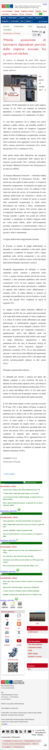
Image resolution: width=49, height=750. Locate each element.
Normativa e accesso (35, 656)
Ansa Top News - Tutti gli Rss (8, 511)
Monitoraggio (18, 747)
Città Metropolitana (35, 644)
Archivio (30, 17)
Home (4, 17)
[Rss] (21, 732)
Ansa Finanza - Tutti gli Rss (8, 571)
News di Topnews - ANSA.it (8, 486)
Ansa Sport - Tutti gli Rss (7, 600)
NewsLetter (15, 21)
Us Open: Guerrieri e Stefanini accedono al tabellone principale (21, 591)
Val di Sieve (6, 14)
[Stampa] (43, 31)
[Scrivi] (29, 732)
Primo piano (12, 17)
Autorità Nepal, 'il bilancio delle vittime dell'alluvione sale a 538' (21, 490)
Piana (45, 11)
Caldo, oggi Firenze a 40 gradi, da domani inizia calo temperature (22, 521)
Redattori (5, 21)
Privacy (35, 744)
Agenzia (22, 17)
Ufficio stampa (33, 653)
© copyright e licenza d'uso (12, 741)
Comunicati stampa (35, 647)
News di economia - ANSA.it (8, 547)
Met (29, 669)
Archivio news (33, 632)
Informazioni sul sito (32, 741)
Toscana (14, 482)
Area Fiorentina (7, 11)
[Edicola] (16, 732)
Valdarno (14, 14)
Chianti (16, 11)
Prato (21, 14)
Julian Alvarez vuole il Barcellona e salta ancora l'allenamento (21, 587)
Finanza (18, 482)
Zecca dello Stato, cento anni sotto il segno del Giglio (18, 556)
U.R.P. (30, 650)
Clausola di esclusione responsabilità (16, 744)
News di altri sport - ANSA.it (8, 578)
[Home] (3, 732)
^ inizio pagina (9, 473)
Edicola (28, 21)
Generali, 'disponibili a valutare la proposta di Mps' (18, 530)
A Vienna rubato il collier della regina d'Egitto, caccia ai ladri (21, 493)
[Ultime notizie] (12, 732)
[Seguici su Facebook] (25, 732)
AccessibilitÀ (7, 747)
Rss (22, 21)
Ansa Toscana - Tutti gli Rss (8, 540)
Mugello (38, 11)
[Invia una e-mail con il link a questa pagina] (40, 31)
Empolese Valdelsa (27, 11)
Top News (38, 17)
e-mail (5, 724)
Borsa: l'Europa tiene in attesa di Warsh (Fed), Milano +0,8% (21, 566)
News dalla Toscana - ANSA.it (9, 517)
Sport (22, 482)
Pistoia (29, 14)
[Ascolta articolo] (34, 35)
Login (45, 4)
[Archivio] (8, 732)
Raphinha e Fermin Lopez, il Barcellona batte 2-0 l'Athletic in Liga (22, 594)
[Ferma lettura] (39, 35)
